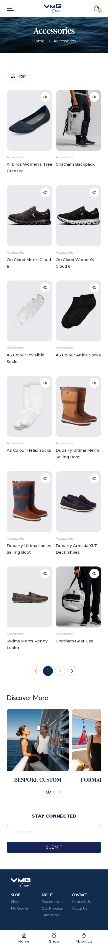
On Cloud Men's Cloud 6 (29, 263)
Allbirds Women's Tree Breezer (29, 167)
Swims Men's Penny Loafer (27, 644)
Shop (15, 902)
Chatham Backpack (75, 164)
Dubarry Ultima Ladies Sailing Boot (29, 549)
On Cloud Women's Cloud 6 (75, 263)
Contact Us (81, 902)
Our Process (52, 908)
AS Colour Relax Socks (29, 450)
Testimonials (52, 902)
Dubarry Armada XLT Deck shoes (76, 549)
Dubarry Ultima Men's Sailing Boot (77, 454)
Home (38, 41)
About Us (79, 908)
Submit (54, 847)
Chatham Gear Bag (74, 641)
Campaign (50, 915)
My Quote (19, 908)
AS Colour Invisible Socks (25, 358)
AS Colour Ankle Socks (78, 355)
